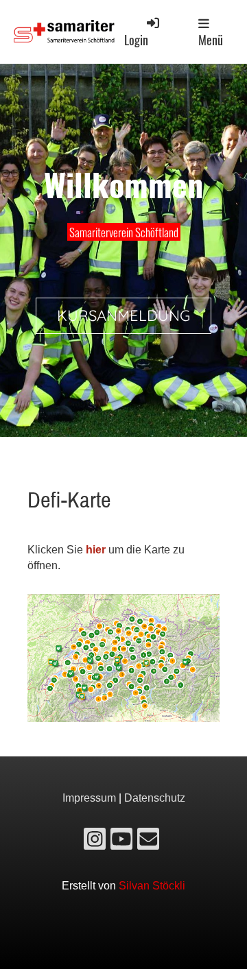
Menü (210, 40)
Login (136, 40)
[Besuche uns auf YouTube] (121, 842)
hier (96, 549)
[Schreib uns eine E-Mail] (148, 842)
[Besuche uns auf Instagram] (95, 842)
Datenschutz (154, 798)
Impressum (89, 798)
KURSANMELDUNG (123, 315)
